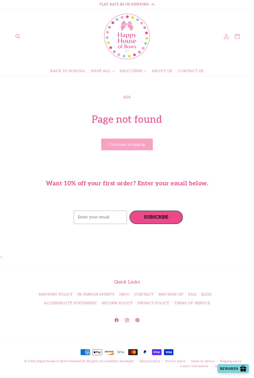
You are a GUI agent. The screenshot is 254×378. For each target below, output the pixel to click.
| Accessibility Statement (116, 361)
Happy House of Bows (52, 361)
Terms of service (203, 361)
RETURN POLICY (117, 303)
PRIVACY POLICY (153, 303)
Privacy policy (175, 361)
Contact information (194, 366)
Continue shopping (127, 144)
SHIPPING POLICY (55, 294)
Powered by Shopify (83, 361)
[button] (17, 36)
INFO (124, 294)
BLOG (206, 294)
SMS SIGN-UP (171, 294)
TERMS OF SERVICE (192, 303)
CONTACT (144, 294)
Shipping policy (231, 361)
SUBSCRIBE (156, 217)
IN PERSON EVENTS (96, 294)
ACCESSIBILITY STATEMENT (70, 303)
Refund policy (150, 361)
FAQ (192, 294)
